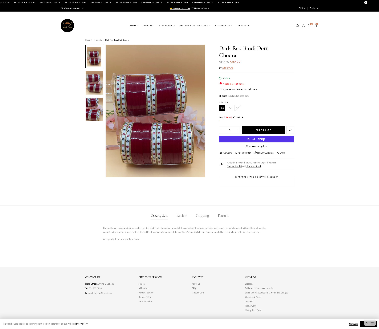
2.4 (222, 108)
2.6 (230, 108)
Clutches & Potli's (253, 297)
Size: (223, 102)
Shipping (223, 96)
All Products (143, 288)
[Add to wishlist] (290, 130)
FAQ (194, 288)
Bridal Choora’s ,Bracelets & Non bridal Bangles (266, 292)
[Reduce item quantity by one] (222, 130)
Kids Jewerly (250, 306)
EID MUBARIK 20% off (24, 2)
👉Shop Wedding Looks (180, 8)
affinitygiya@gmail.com (73, 8)
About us (196, 284)
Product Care (198, 292)
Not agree (353, 324)
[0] (309, 25)
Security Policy (145, 301)
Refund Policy (144, 297)
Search (141, 284)
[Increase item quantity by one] (237, 130)
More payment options (256, 146)
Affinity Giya (227, 67)
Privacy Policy (81, 323)
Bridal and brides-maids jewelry (259, 288)
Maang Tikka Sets (253, 310)
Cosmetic (249, 301)
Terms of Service (145, 292)
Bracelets (249, 284)
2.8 (237, 108)
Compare (227, 153)
